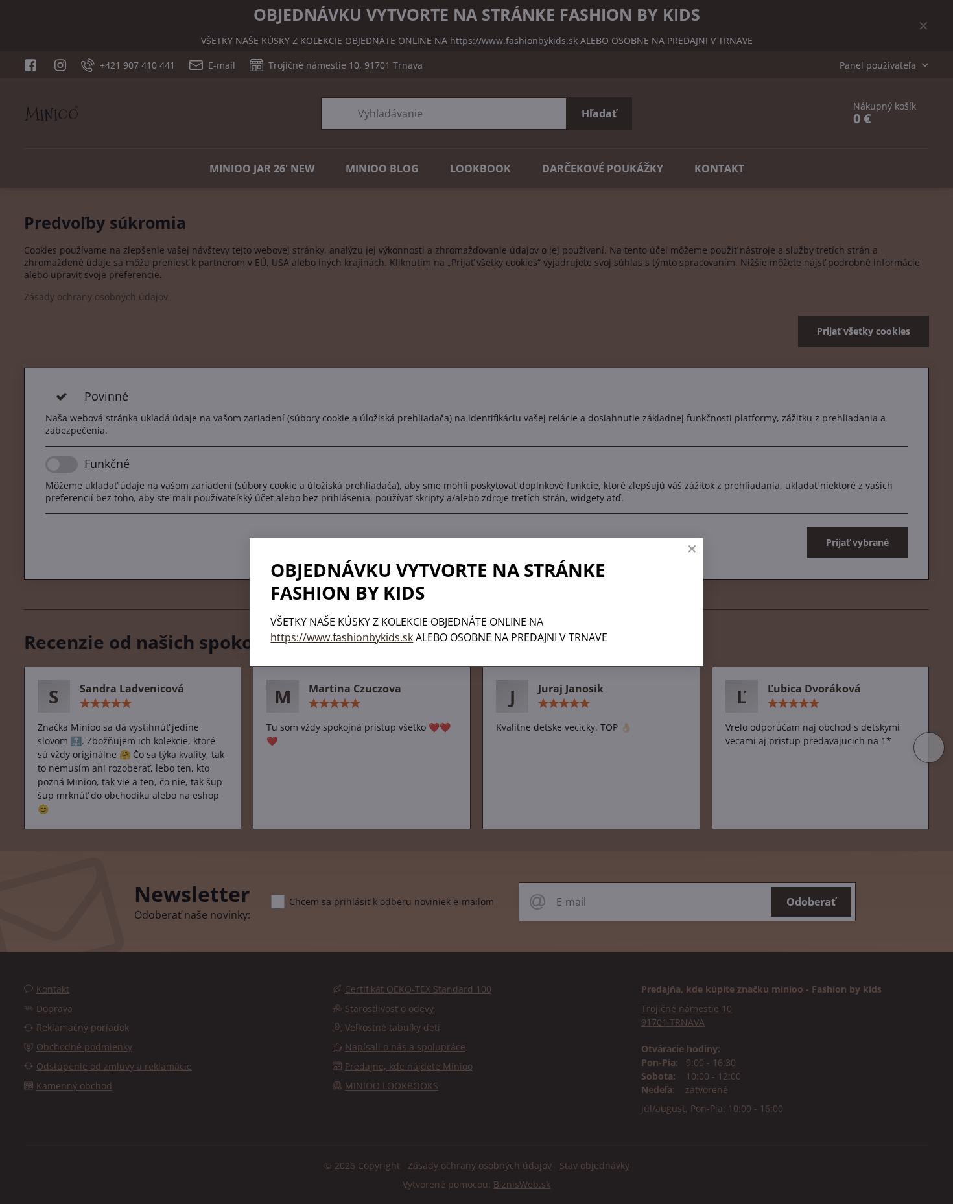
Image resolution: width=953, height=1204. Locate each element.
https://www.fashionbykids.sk (341, 637)
